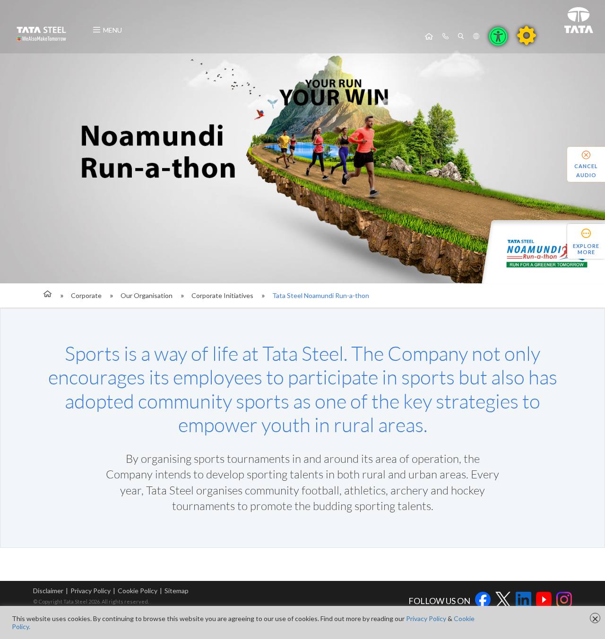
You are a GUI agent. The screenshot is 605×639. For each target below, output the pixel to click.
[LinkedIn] (523, 601)
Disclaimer (48, 591)
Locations (476, 36)
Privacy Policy (90, 591)
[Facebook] (483, 601)
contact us (445, 36)
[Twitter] (503, 601)
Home (429, 36)
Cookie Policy (137, 591)
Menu (112, 30)
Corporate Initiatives (222, 295)
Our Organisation (147, 295)
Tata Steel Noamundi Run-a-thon (320, 295)
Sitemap (176, 591)
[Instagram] (564, 601)
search (461, 36)
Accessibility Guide (526, 35)
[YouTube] (544, 601)
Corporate (86, 295)
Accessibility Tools (498, 36)
